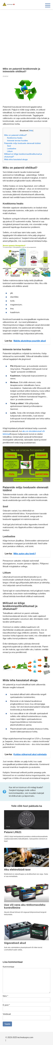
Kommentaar (8, 967)
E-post (6, 1005)
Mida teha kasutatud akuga (16, 159)
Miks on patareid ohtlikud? (15, 135)
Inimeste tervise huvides (17, 140)
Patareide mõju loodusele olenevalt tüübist (22, 143)
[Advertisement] (26, 37)
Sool (9, 146)
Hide (31, 131)
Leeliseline (11, 148)
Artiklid (5, 76)
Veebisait (7, 1014)
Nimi (5, 996)
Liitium (10, 151)
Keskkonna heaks (14, 138)
